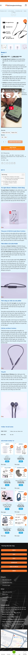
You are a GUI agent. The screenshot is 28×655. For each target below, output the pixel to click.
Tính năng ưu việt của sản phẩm (10, 181)
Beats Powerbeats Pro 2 (21, 480)
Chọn (7, 461)
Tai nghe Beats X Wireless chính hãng (11, 176)
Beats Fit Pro (7, 480)
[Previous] (3, 30)
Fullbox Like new (13, 431)
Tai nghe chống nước (20, 156)
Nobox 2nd (20, 431)
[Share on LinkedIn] (14, 163)
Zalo (19, 654)
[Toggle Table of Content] (22, 175)
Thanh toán (5, 594)
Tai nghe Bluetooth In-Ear (10, 156)
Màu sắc (3, 134)
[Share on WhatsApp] (2, 163)
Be (10, 434)
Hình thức (3, 130)
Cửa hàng (11, 11)
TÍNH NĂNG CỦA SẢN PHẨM (12, 179)
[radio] (5, 133)
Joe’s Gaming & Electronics (24, 92)
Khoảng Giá (18, 11)
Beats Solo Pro (21, 528)
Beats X (8, 190)
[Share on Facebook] (5, 163)
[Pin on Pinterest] (12, 163)
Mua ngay (3, 464)
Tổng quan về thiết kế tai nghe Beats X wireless (14, 178)
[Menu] (1, 5)
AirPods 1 (7, 456)
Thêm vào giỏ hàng (15, 141)
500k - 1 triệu (14, 155)
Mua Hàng (25, 654)
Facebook (8, 654)
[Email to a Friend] (9, 163)
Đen (13, 434)
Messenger (3, 654)
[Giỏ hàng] (26, 5)
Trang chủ (3, 11)
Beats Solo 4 (21, 504)
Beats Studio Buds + (7, 528)
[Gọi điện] (14, 652)
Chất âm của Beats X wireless (11, 182)
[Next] (25, 30)
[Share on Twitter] (7, 163)
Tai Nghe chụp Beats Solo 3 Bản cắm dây (7, 505)
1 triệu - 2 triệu (8, 155)
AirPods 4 (21, 456)
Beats (19, 155)
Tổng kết (6, 184)
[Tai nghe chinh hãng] (13, 5)
